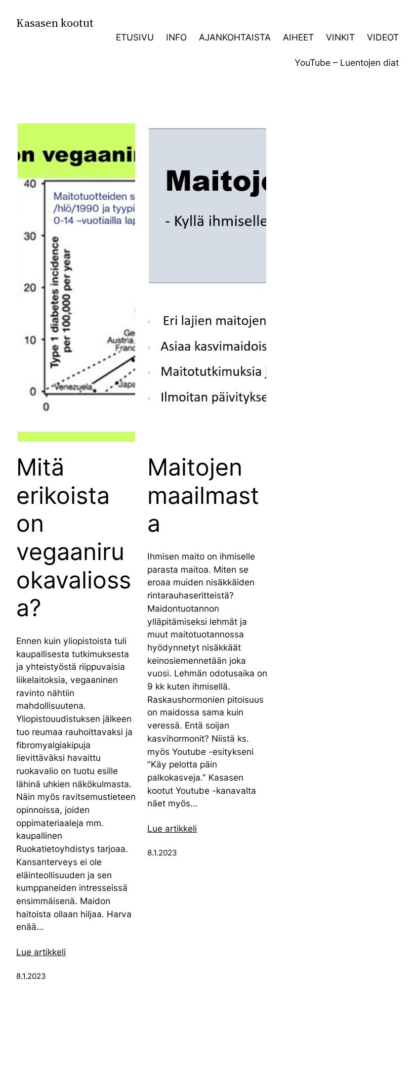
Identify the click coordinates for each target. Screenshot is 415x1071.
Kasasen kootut (55, 22)
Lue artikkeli (41, 952)
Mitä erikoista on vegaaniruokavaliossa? (73, 537)
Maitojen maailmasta (203, 495)
